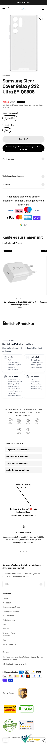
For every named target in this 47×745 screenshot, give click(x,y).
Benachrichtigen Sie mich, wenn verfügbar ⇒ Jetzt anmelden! (23, 148)
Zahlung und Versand (11, 611)
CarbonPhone (20, 299)
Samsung (6, 75)
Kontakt (6, 598)
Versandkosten (24, 105)
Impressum (7, 603)
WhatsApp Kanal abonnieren (9, 634)
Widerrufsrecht (8, 616)
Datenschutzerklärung (11, 607)
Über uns (6, 628)
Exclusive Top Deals (23, 2)
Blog (4, 640)
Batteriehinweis (9, 620)
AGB (4, 624)
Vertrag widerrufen (10, 644)
